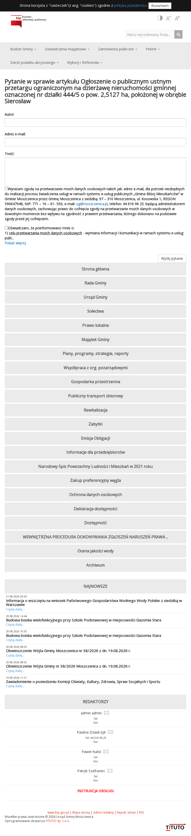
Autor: (9, 114)
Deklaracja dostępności (95, 508)
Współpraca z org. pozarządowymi (96, 367)
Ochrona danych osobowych (95, 494)
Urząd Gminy (95, 297)
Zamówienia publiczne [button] (116, 49)
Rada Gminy (95, 283)
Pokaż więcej (15, 243)
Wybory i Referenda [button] (83, 62)
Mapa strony (81, 812)
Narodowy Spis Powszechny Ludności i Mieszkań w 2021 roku (95, 466)
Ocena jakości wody (96, 551)
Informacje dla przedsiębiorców (95, 452)
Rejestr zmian (126, 812)
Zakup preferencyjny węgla (95, 480)
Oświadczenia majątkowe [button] (66, 49)
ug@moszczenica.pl (92, 203)
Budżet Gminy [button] (22, 49)
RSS (141, 812)
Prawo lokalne (95, 325)
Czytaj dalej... (15, 609)
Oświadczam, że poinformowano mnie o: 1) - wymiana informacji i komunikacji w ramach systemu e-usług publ (94, 235)
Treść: (9, 153)
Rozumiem (160, 5)
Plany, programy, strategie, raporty (96, 353)
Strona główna (95, 269)
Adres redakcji (103, 812)
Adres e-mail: (15, 134)
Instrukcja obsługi (95, 790)
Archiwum (95, 565)
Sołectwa (95, 311)
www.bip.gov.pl (58, 812)
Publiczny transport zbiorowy (95, 396)
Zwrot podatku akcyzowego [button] (33, 62)
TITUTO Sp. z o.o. (57, 821)
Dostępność (95, 522)
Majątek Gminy (95, 339)
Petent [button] (151, 49)
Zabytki (95, 424)
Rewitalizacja (95, 410)
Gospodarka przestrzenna (95, 381)
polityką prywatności (130, 5)
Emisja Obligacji (95, 438)
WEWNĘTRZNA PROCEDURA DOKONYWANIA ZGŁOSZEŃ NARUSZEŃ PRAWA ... (95, 537)
